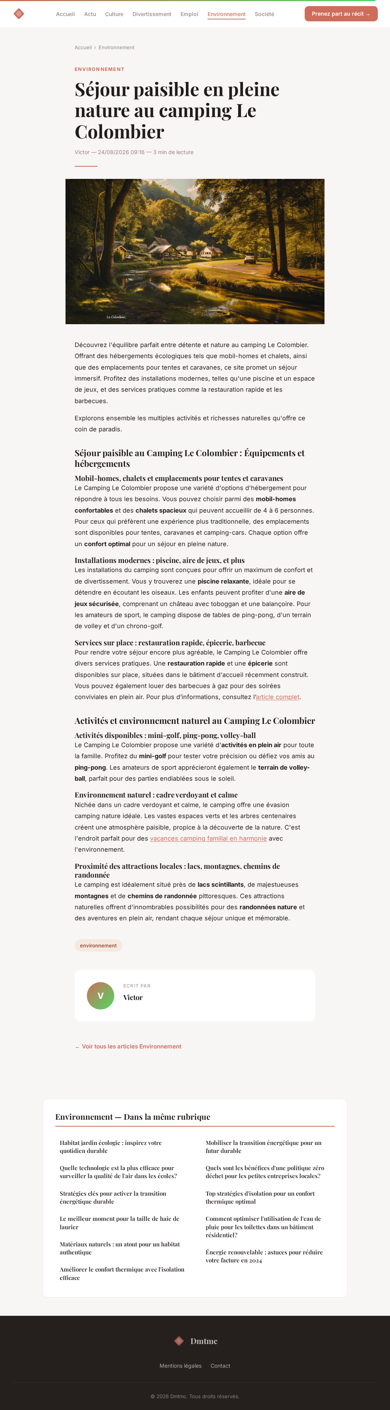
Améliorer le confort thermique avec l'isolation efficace (122, 1273)
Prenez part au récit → (341, 13)
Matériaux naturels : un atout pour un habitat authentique (120, 1248)
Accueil (65, 13)
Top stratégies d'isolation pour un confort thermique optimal (260, 1197)
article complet (277, 697)
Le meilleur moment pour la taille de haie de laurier (119, 1222)
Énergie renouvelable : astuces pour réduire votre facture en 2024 (264, 1256)
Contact (220, 1365)
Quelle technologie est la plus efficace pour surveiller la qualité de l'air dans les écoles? (118, 1172)
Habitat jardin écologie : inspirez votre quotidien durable (111, 1146)
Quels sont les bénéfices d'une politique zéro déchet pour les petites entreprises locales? (265, 1172)
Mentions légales (180, 1365)
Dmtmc (203, 1340)
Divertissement (152, 13)
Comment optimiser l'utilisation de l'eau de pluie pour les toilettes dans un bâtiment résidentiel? (263, 1227)
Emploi (189, 13)
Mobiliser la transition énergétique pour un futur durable (263, 1146)
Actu (90, 13)
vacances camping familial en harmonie (208, 838)
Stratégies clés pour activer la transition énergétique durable (113, 1197)
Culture (114, 13)
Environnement (227, 13)
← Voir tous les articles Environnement (128, 1046)
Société (264, 13)
